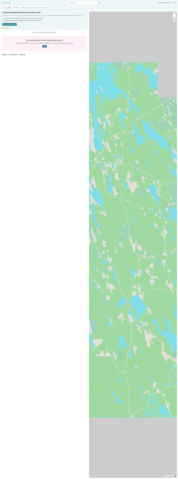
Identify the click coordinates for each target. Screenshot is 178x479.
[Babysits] (6, 2)
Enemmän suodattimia (41, 7)
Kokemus (17, 7)
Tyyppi (7, 7)
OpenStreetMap (171, 476)
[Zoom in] (174, 13)
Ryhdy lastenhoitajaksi (164, 2)
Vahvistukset (27, 7)
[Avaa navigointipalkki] (174, 2)
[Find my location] (174, 20)
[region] (133, 244)
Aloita (44, 46)
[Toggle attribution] (175, 476)
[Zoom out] (174, 16)
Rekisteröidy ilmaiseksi (9, 24)
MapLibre (165, 476)
